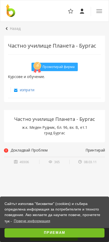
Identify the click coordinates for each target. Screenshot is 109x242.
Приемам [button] (54, 233)
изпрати (26, 89)
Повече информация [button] (32, 221)
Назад (15, 28)
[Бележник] (82, 11)
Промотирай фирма (59, 67)
